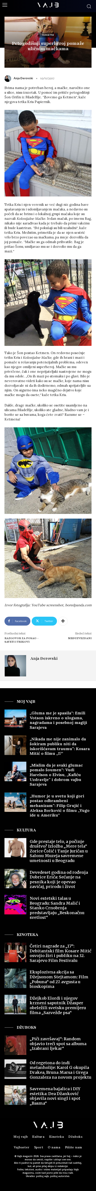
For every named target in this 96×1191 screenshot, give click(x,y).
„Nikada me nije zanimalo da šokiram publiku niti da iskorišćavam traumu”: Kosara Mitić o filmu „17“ (60, 746)
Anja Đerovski (23, 78)
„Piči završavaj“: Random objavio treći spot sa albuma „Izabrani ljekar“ (58, 1043)
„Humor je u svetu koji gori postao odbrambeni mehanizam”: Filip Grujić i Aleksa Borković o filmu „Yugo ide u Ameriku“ (60, 805)
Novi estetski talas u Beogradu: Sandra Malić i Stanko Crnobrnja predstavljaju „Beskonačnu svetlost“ (57, 908)
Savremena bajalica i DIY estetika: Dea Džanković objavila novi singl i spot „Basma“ (55, 1096)
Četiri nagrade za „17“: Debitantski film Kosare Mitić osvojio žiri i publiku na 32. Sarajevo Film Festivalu (60, 953)
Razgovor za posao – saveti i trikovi (21, 640)
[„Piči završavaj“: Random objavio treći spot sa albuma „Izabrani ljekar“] (15, 1045)
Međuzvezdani (80, 638)
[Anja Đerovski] (8, 78)
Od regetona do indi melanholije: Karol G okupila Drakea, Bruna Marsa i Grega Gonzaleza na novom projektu (60, 1070)
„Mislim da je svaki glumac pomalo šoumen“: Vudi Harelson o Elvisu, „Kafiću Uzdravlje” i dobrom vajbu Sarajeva (56, 775)
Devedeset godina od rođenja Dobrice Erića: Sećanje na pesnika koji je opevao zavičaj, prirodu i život (59, 879)
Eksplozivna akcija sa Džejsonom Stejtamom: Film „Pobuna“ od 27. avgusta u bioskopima (59, 979)
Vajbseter (48, 35)
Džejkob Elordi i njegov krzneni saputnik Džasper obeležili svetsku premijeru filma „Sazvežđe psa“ (58, 1005)
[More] (63, 621)
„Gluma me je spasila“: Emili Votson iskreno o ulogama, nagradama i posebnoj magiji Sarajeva (58, 720)
